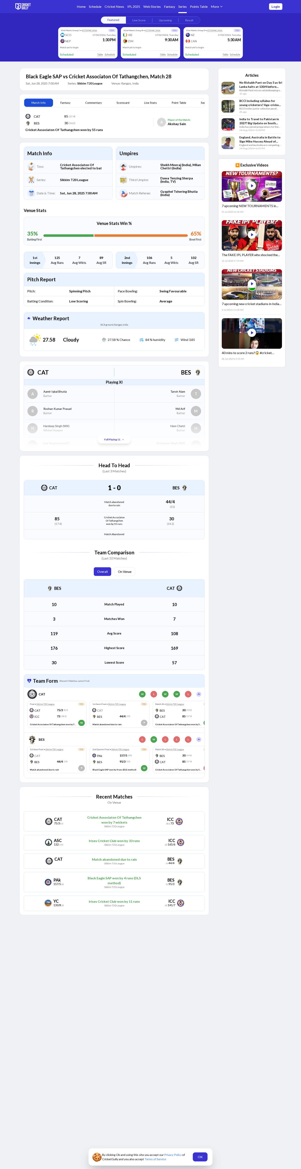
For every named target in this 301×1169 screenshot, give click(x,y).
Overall (102, 571)
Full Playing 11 (112, 439)
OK (200, 1157)
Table (100, 54)
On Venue (124, 571)
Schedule (110, 54)
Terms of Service (155, 1159)
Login (276, 6)
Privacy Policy (173, 1154)
